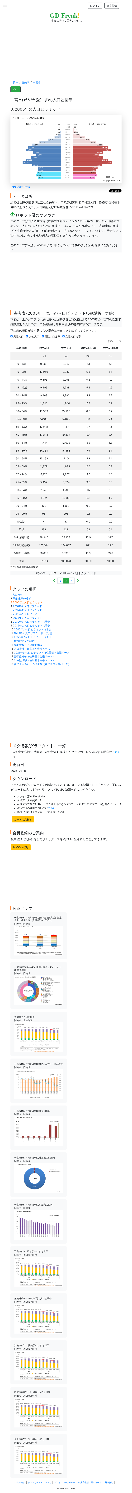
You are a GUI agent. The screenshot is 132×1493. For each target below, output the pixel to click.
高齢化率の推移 (22, 598)
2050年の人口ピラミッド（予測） (34, 637)
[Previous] (54, 581)
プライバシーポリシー (64, 1482)
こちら (116, 752)
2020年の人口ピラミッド (27, 614)
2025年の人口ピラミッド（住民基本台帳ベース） (43, 652)
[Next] (77, 581)
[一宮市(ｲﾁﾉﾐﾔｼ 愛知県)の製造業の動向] (38, 1224)
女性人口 (34, 336)
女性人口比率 (73, 336)
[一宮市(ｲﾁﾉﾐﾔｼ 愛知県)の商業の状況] (38, 1130)
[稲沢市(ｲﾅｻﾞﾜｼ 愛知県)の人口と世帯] (38, 1412)
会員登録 (112, 5)
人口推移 (17, 594)
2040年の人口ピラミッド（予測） (34, 629)
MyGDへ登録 (20, 847)
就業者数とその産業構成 (28, 644)
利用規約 (109, 1482)
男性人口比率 (53, 336)
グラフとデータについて (39, 1482)
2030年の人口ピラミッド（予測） (33, 621)
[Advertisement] (66, 48)
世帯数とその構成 (24, 641)
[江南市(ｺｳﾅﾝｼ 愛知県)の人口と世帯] (38, 1365)
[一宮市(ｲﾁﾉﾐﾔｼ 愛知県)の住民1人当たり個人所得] (38, 1084)
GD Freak (65, 15)
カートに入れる (23, 819)
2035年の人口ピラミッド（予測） (33, 625)
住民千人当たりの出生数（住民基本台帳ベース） (42, 664)
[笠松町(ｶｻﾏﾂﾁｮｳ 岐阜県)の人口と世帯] (38, 1318)
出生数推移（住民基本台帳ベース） (34, 660)
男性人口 (19, 336)
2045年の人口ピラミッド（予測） (33, 633)
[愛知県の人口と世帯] (38, 1037)
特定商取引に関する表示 (89, 1482)
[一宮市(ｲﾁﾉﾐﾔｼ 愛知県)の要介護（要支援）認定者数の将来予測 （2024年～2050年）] (38, 940)
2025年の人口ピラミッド (27, 617)
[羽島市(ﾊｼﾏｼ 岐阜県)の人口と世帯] (38, 1271)
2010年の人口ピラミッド (27, 606)
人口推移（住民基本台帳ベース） (33, 648)
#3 (15, 89)
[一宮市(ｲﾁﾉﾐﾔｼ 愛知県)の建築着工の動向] (38, 1177)
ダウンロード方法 (21, 186)
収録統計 (20, 1482)
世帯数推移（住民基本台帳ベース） (34, 656)
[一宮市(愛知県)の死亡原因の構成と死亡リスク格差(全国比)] (38, 990)
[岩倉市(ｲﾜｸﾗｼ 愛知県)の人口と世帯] (38, 1459)
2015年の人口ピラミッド (27, 610)
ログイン (95, 5)
